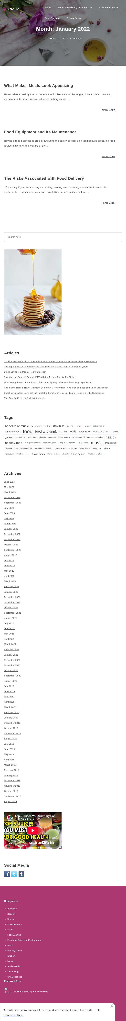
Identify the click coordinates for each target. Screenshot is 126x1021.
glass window (64, 437)
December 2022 (12, 534)
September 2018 (12, 796)
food (27, 431)
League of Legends (67, 443)
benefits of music (17, 426)
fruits (108, 432)
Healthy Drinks (14, 950)
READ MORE (108, 110)
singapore (97, 448)
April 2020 (9, 702)
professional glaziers (43, 448)
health (110, 437)
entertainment (12, 431)
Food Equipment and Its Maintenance (40, 132)
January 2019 (11, 775)
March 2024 (10, 492)
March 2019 (10, 765)
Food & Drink (14, 935)
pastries (8, 448)
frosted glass (98, 432)
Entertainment (14, 924)
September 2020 (12, 676)
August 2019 (10, 738)
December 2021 (12, 597)
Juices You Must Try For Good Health (31, 991)
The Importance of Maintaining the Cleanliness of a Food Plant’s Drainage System (46, 366)
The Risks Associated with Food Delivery (44, 178)
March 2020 (10, 707)
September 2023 (12, 503)
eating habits (98, 426)
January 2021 (11, 655)
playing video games (23, 448)
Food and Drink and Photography (24, 940)
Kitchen (11, 956)
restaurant (60, 448)
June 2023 (9, 513)
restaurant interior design (79, 448)
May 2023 (9, 518)
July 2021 (9, 623)
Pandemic (110, 443)
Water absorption (95, 454)
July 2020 (9, 686)
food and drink (46, 431)
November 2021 (12, 602)
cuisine (70, 426)
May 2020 (9, 696)
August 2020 (10, 681)
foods (72, 431)
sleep (107, 448)
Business (12, 908)
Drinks (10, 919)
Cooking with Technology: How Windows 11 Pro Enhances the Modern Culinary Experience (50, 361)
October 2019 (11, 728)
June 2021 (9, 628)
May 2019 (9, 754)
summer (9, 454)
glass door (32, 437)
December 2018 (12, 780)
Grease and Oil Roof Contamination (88, 437)
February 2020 (11, 712)
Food (10, 929)
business (36, 426)
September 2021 (12, 613)
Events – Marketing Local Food (74, 7)
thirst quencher (23, 454)
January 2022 (11, 592)
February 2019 (11, 770)
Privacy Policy (73, 18)
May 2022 (9, 571)
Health (10, 945)
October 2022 (11, 544)
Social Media (14, 966)
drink (78, 426)
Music (10, 961)
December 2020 (12, 660)
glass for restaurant (47, 437)
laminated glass (49, 443)
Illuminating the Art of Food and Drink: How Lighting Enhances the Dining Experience (47, 382)
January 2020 (11, 717)
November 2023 (12, 497)
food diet (63, 432)
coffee (47, 426)
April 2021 (9, 639)
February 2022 (11, 586)
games (8, 437)
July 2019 (9, 744)
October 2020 (11, 670)
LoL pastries (83, 443)
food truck (84, 431)
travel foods (38, 454)
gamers (116, 432)
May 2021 (9, 634)
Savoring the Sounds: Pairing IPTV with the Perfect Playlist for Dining (39, 377)
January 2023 (11, 529)
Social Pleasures (107, 7)
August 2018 (10, 801)
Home (48, 7)
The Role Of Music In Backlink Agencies (24, 398)
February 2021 (11, 649)
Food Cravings (52, 18)
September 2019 (12, 733)
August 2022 (10, 555)
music (97, 442)
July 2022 (9, 560)
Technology (13, 971)
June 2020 (9, 691)
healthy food (13, 443)
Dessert (11, 914)
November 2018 (12, 786)
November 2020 (12, 665)
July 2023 (9, 508)
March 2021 (10, 644)
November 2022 (12, 539)
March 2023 (10, 523)
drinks (87, 426)
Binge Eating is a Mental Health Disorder (25, 372)
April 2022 (9, 576)
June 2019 (9, 749)
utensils (65, 454)
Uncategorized (14, 977)
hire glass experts (32, 443)
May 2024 (9, 487)
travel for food (53, 454)
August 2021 (10, 618)
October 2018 (11, 791)
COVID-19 (58, 426)
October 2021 (11, 607)
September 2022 (12, 550)
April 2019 (9, 759)
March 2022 (10, 581)
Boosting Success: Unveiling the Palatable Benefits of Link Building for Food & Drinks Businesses (54, 393)
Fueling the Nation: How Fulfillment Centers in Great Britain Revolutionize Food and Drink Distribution (56, 388)
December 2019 (12, 723)
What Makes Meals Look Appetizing (38, 85)
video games (78, 454)
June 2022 (9, 565)
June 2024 (9, 482)
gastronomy (20, 437)
